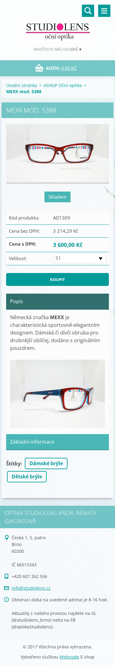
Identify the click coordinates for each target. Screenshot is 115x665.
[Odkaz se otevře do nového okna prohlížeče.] (57, 154)
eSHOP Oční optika (63, 85)
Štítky (13, 463)
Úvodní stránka (21, 85)
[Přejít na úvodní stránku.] (57, 23)
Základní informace (32, 441)
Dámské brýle (46, 463)
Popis (16, 301)
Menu (104, 11)
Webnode (69, 657)
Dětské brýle (27, 476)
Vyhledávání (88, 11)
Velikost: (18, 258)
